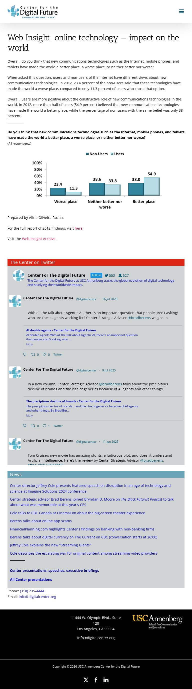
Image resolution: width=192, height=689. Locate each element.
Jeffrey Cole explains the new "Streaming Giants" (50, 545)
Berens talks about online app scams (41, 520)
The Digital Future (57, 298)
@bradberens (139, 317)
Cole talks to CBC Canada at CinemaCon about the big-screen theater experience (77, 513)
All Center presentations (31, 579)
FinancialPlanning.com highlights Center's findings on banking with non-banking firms (82, 529)
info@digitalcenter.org (37, 596)
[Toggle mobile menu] (181, 11)
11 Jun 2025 (110, 441)
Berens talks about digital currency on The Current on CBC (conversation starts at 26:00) (83, 537)
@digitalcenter (86, 299)
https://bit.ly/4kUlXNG (46, 465)
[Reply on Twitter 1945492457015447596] (26, 354)
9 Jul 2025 (109, 370)
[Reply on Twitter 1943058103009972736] (26, 426)
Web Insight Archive (39, 238)
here (78, 228)
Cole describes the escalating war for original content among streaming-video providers (83, 553)
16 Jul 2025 (110, 299)
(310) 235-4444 (32, 591)
